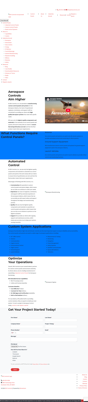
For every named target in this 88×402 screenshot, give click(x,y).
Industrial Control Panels (12, 25)
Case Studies (8, 69)
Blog (6, 66)
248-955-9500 (62, 10)
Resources (62, 15)
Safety (7, 62)
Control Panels (32, 15)
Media (6, 75)
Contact (69, 15)
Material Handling (10, 55)
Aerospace (8, 40)
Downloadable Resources (12, 71)
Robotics (7, 60)
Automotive (8, 42)
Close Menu (4, 20)
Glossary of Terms (10, 73)
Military (7, 58)
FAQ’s (6, 77)
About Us (42, 15)
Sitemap (84, 383)
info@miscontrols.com (73, 10)
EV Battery (8, 49)
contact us (15, 305)
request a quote (23, 305)
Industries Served (51, 15)
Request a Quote (7, 82)
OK (82, 400)
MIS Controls (8, 388)
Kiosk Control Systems (11, 29)
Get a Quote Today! (43, 396)
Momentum (23, 388)
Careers (7, 36)
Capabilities (8, 34)
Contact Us (11, 255)
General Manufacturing (11, 53)
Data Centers (8, 44)
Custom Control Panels (11, 27)
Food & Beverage (9, 51)
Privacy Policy (83, 385)
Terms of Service (82, 388)
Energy (7, 47)
